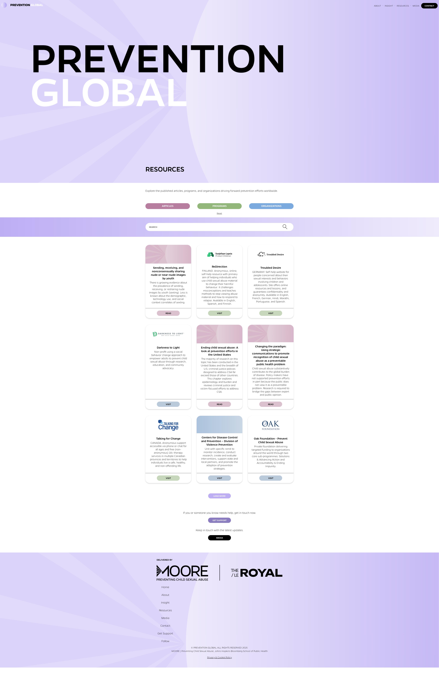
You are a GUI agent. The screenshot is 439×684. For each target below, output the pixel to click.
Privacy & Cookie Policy (219, 657)
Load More (219, 496)
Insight (165, 602)
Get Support (220, 520)
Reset (219, 213)
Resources (165, 610)
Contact (165, 625)
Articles (167, 206)
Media (219, 537)
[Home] (24, 5)
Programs (220, 206)
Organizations (271, 206)
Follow (165, 641)
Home (165, 587)
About (165, 595)
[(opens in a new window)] (182, 573)
